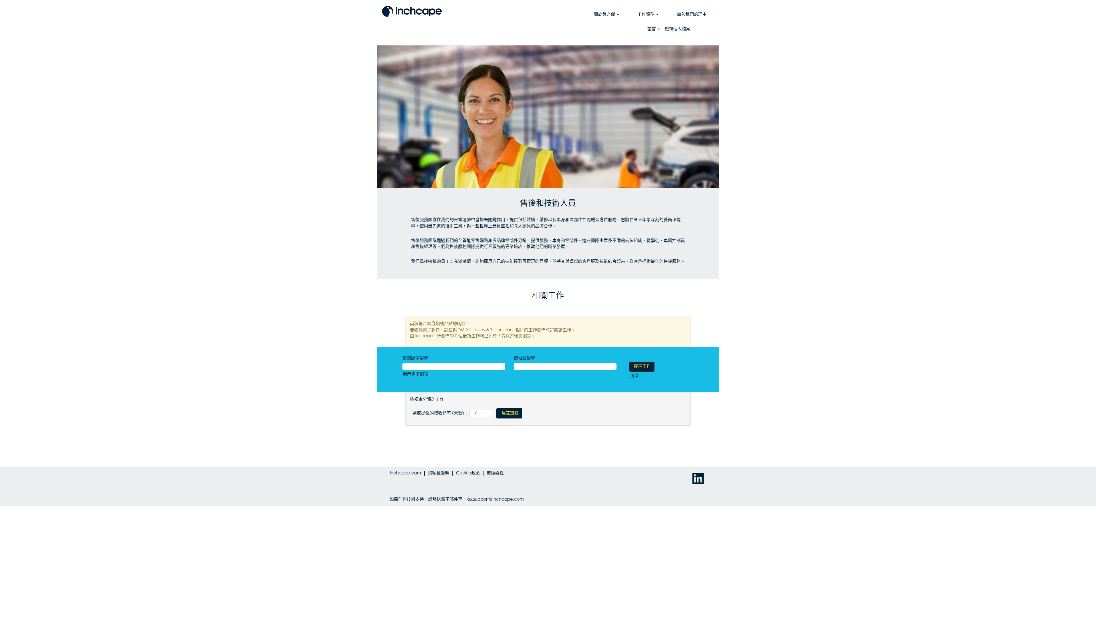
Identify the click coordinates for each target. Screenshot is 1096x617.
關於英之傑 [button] (605, 15)
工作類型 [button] (646, 15)
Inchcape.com (405, 473)
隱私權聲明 (438, 473)
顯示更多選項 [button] (415, 374)
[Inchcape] (412, 11)
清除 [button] (634, 376)
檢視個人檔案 (677, 29)
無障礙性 (495, 473)
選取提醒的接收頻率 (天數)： (440, 413)
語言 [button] (652, 29)
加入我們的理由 (692, 15)
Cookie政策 (468, 473)
